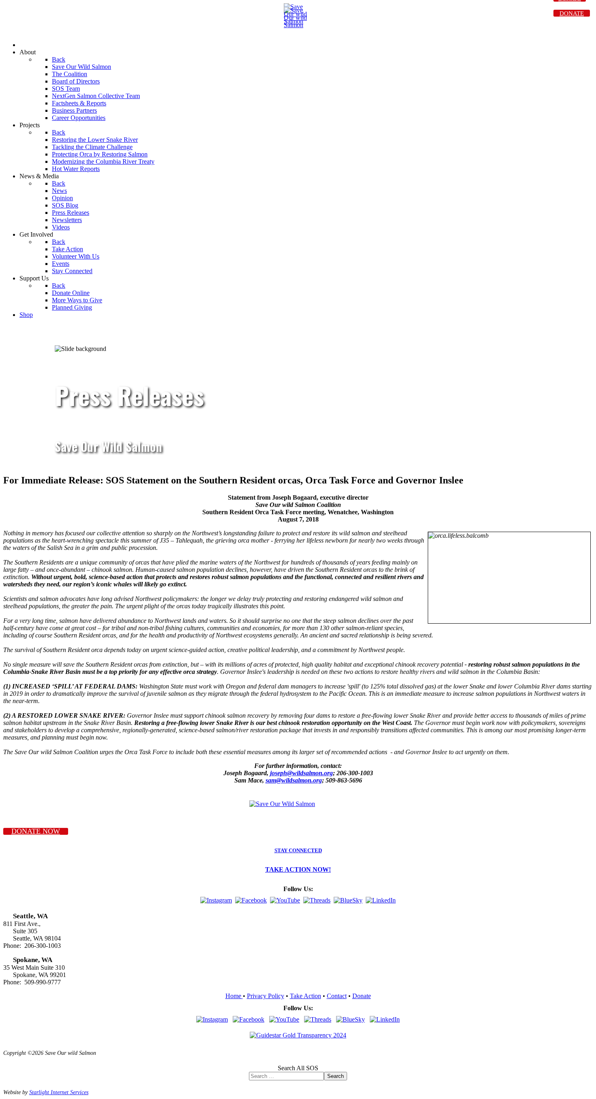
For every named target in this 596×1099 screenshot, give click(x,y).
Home (234, 995)
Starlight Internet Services (58, 1092)
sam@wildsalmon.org (294, 780)
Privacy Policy (265, 995)
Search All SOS (298, 1068)
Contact (337, 995)
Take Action (305, 995)
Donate (361, 995)
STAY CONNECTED (298, 850)
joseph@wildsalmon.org (301, 773)
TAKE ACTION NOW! (298, 869)
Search (335, 1076)
